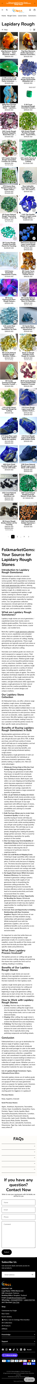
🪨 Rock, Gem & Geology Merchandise (15, 1320)
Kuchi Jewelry (7, 1317)
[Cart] (34, 10)
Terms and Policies (19, 1381)
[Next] (28, 536)
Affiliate (4, 1329)
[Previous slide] (2, 3)
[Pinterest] (24, 1349)
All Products (6, 1326)
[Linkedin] (21, 1349)
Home (4, 16)
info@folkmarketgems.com (16, 1298)
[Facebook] (3, 1349)
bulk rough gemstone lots (11, 585)
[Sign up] (32, 1275)
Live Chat (16, 1302)
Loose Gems (22, 16)
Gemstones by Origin (9, 1310)
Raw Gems (5, 1314)
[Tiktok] (14, 1349)
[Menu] (2, 10)
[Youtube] (10, 1349)
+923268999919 (16, 1300)
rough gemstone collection (24, 632)
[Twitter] (17, 1349)
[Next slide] (34, 3)
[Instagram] (6, 1349)
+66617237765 (29, 1300)
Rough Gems (11, 16)
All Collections (7, 1323)
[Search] (7, 10)
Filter (6, 30)
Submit (6, 1252)
